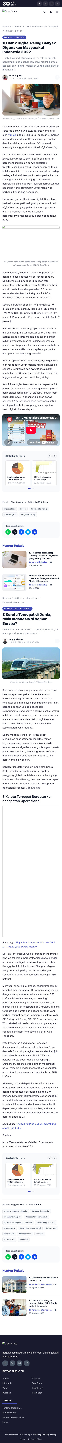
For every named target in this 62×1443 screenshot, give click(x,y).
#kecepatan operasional (36, 1217)
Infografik (7, 1383)
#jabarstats (51, 1228)
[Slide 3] (33, 488)
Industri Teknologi (14, 30)
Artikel (18, 26)
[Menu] (57, 12)
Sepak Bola (37, 1388)
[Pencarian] (44, 12)
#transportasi (25, 1234)
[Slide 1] (29, 488)
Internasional (31, 598)
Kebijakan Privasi (35, 1439)
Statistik (36, 1378)
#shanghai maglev (12, 1217)
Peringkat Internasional (13, 602)
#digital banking (28, 514)
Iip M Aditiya (41, 502)
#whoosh (24, 1239)
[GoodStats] (11, 12)
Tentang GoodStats (12, 1408)
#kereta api (9, 1239)
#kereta (39, 1234)
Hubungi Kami (9, 1412)
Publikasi (6, 1392)
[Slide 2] (32, 488)
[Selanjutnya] (54, 456)
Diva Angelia (17, 502)
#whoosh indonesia (40, 1211)
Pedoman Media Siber (13, 1417)
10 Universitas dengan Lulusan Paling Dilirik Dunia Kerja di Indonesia (43, 1303)
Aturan (22, 1439)
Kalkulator (37, 1392)
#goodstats (9, 509)
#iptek (23, 509)
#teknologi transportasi (30, 1228)
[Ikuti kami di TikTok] (57, 3)
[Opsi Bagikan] (57, 77)
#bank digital (10, 514)
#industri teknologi (39, 509)
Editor (39, 1204)
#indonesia (9, 1234)
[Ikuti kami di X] (45, 3)
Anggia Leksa (17, 1204)
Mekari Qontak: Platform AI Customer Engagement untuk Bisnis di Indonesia (44, 578)
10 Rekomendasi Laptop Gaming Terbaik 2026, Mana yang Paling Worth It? (43, 555)
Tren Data (37, 1383)
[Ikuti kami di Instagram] (51, 3)
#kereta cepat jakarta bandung (18, 1222)
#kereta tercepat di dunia (15, 1211)
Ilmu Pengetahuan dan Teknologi (41, 26)
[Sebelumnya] (50, 456)
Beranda (6, 26)
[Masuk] (50, 12)
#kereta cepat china (45, 1222)
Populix (12, 134)
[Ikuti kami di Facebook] (39, 3)
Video (5, 1388)
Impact (5, 1422)
